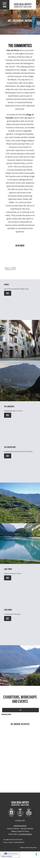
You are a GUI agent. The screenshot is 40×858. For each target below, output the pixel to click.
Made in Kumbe (24, 847)
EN (37, 3)
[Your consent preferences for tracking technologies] (36, 854)
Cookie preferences (19, 842)
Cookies (10, 842)
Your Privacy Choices (12, 853)
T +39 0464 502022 (24, 834)
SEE (7, 293)
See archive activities (20, 724)
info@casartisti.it (20, 826)
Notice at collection (7, 856)
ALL (20, 710)
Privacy (5, 842)
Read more (20, 245)
